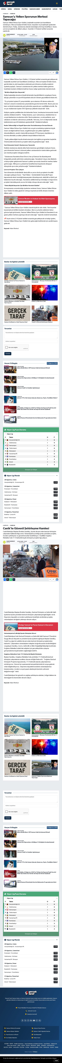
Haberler (5, 13)
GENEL (10, 9)
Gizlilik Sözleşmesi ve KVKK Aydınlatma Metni (16, 1061)
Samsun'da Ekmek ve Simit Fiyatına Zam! (15, 322)
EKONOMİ (33, 1045)
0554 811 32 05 (32, 1011)
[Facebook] (22, 1020)
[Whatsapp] (37, 1020)
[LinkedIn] (31, 1020)
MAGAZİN (16, 1047)
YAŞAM (52, 1047)
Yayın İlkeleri (47, 1043)
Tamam (56, 1060)
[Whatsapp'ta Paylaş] (10, 72)
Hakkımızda (54, 1043)
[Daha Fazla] (14, 72)
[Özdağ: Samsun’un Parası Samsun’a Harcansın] (17, 272)
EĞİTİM (28, 1045)
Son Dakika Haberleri (11, 1037)
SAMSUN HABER (35, 9)
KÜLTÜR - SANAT (8, 1047)
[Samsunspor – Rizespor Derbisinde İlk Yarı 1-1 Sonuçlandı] (45, 272)
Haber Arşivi (37, 1037)
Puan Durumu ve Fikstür (12, 1034)
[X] (25, 1020)
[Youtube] (34, 1020)
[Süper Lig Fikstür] (57, 475)
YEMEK (56, 1047)
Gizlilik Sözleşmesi (18, 1043)
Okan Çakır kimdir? (12, 1045)
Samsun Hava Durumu (39, 1028)
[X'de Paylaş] (7, 72)
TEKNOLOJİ (46, 1047)
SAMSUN (12, 13)
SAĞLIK (55, 9)
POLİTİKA (25, 9)
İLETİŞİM (6, 1043)
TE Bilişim (35, 1051)
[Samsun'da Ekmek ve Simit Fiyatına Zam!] (17, 313)
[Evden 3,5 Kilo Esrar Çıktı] (45, 292)
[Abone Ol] (57, 72)
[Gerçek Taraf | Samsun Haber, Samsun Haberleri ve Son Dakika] (9, 3)
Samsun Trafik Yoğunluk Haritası (42, 1031)
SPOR (40, 1047)
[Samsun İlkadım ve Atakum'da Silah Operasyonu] (17, 292)
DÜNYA (3, 9)
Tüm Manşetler (37, 1034)
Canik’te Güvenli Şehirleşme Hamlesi (42, 322)
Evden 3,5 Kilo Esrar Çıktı (39, 301)
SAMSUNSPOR (46, 9)
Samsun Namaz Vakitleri (13, 1031)
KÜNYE (11, 1043)
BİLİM (19, 1045)
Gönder (7, 353)
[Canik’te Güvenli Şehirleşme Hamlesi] (45, 313)
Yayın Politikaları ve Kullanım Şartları (33, 1043)
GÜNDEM (17, 9)
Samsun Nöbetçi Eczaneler (13, 1028)
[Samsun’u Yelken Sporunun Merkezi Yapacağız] (31, 54)
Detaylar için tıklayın (31, 469)
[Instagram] (28, 1020)
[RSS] (39, 1020)
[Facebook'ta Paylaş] (5, 72)
